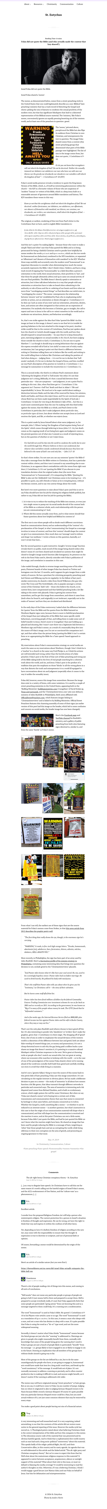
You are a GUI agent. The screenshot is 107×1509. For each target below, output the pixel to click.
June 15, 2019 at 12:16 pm (34, 1180)
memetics (75, 1148)
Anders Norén (57, 1497)
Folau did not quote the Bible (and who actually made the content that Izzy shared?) (53, 42)
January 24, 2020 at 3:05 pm (35, 1416)
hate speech (43, 1148)
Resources (38, 4)
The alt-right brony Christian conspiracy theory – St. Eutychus (52, 1177)
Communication (67, 4)
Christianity (52, 4)
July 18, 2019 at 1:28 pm (33, 1257)
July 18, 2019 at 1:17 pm (33, 1204)
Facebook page (70, 715)
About (26, 4)
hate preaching (31, 1148)
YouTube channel (63, 718)
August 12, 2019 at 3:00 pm (34, 1281)
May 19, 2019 (53, 1139)
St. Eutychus (53, 15)
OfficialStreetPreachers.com (33, 697)
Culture (80, 4)
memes (67, 1148)
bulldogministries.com (47, 689)
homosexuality (56, 1148)
